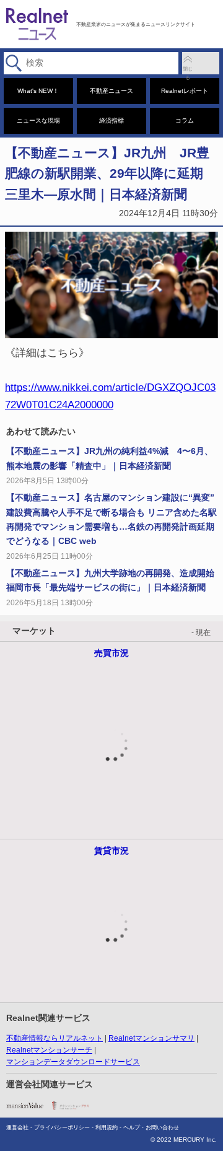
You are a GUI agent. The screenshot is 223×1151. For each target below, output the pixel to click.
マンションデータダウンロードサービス (73, 1061)
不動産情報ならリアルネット (54, 1038)
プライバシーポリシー (62, 1127)
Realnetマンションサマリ (151, 1038)
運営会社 (17, 1127)
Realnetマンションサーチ (49, 1050)
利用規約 (106, 1127)
